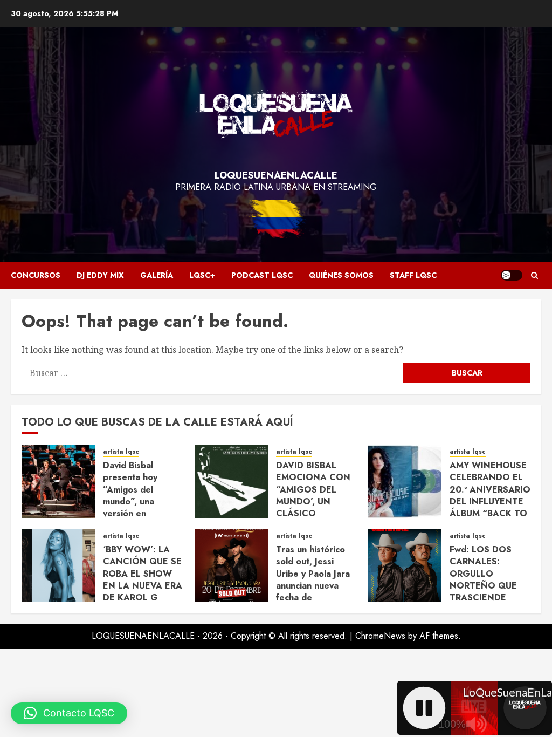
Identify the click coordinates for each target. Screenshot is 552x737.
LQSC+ (202, 275)
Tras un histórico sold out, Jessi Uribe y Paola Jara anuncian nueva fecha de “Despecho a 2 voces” (313, 585)
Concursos (35, 275)
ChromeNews (380, 636)
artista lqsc (121, 451)
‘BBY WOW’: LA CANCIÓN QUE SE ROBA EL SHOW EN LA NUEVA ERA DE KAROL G (142, 573)
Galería (156, 275)
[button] (534, 275)
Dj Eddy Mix (100, 275)
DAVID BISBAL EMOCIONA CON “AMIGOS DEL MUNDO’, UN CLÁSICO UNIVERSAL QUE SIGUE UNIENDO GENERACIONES (313, 507)
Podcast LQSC (262, 275)
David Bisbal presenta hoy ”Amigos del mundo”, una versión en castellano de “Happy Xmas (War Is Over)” (142, 507)
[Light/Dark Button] (511, 275)
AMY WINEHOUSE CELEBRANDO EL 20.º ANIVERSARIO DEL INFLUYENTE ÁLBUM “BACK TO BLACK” (490, 495)
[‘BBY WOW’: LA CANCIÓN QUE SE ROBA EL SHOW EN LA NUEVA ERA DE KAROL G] (58, 565)
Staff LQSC (413, 275)
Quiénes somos (341, 275)
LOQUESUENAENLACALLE (276, 175)
